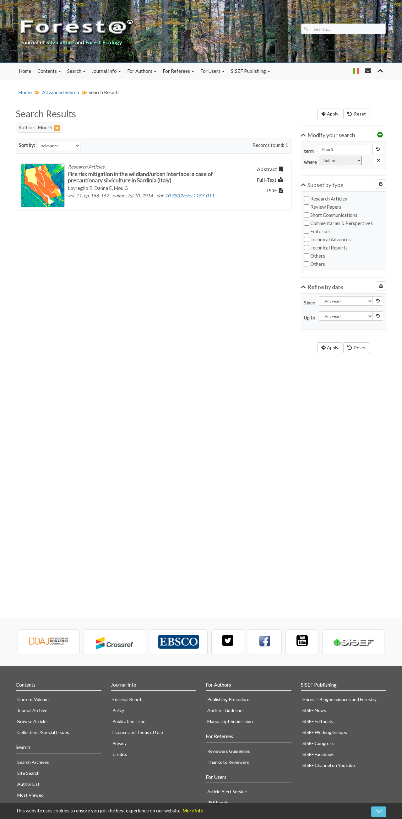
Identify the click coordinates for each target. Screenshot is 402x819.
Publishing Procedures (229, 699)
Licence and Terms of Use (137, 732)
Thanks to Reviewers (228, 762)
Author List (28, 784)
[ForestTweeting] (227, 642)
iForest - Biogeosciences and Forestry (339, 699)
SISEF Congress (318, 743)
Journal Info (105, 71)
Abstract (268, 169)
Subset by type (325, 184)
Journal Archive (32, 710)
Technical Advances (330, 239)
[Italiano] (356, 71)
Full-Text (267, 180)
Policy (118, 710)
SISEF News (314, 710)
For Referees (177, 71)
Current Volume (33, 699)
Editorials (320, 231)
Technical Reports (329, 247)
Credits (119, 754)
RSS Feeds (217, 802)
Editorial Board (126, 699)
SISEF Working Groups (324, 732)
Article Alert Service (227, 791)
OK (378, 811)
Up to (309, 317)
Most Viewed (30, 795)
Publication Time (128, 721)
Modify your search (331, 134)
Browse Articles (33, 721)
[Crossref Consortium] (115, 642)
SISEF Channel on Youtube (328, 765)
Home (25, 71)
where (309, 162)
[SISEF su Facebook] (265, 642)
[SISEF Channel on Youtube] (301, 642)
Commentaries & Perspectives (341, 223)
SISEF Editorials (317, 721)
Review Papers (325, 207)
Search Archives (33, 762)
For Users (210, 71)
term (309, 151)
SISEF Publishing (249, 71)
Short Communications (333, 215)
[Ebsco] (179, 642)
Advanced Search (60, 92)
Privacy (119, 743)
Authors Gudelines (226, 710)
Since (309, 302)
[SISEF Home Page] (353, 642)
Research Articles (328, 198)
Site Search (28, 773)
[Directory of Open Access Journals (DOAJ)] (49, 642)
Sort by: (27, 145)
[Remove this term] (378, 160)
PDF (273, 190)
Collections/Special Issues (43, 732)
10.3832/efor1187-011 (189, 195)
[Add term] (380, 135)
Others (317, 256)
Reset (359, 113)
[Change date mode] (381, 286)
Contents (47, 71)
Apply (332, 113)
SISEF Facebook (318, 754)
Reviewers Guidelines (228, 751)
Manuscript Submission (230, 721)
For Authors (140, 71)
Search (74, 71)
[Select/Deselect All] (381, 184)
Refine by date (325, 286)
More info (193, 810)
